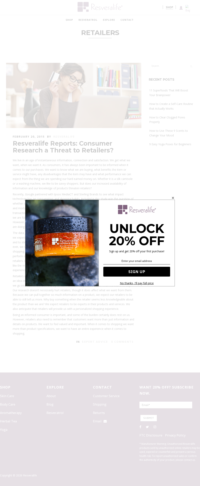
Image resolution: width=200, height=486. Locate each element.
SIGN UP (136, 271)
